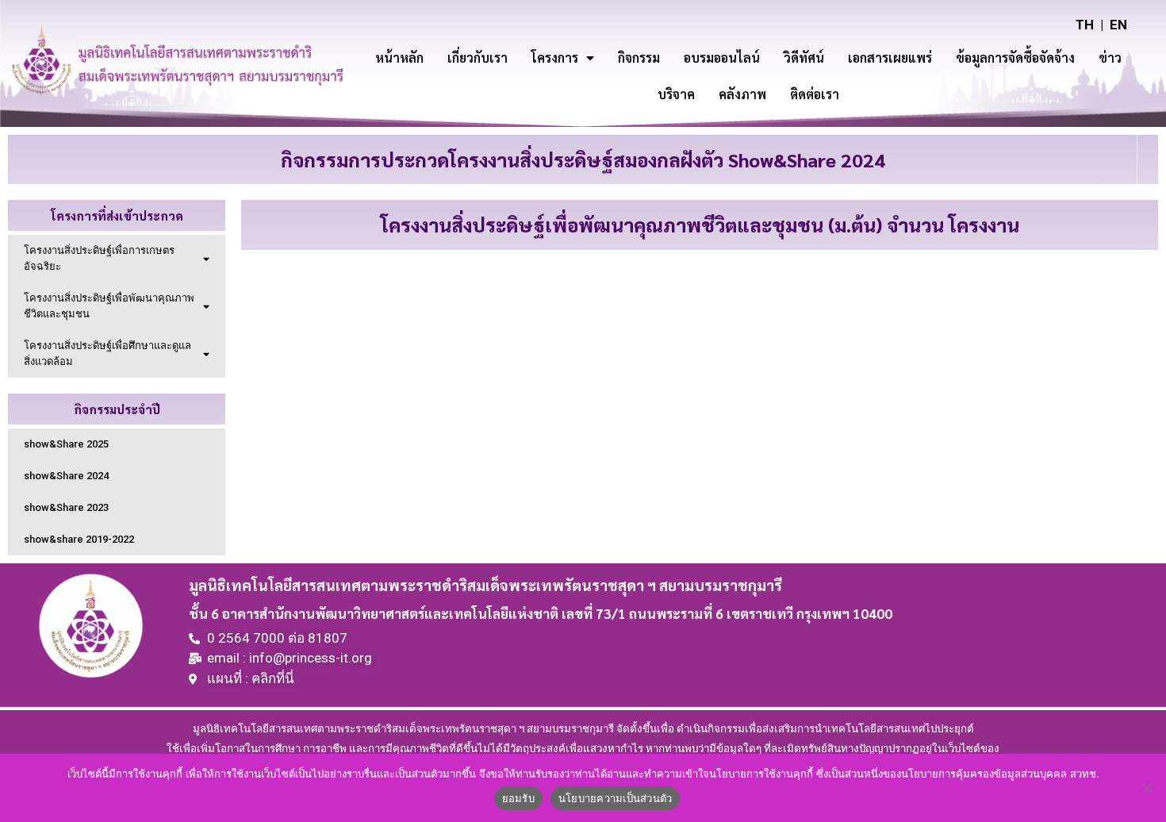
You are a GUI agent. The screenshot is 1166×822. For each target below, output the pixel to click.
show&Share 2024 (66, 476)
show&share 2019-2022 (79, 539)
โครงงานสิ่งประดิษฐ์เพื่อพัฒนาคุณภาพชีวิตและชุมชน (109, 306)
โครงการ (554, 57)
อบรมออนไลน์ (722, 57)
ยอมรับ (518, 798)
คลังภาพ (742, 94)
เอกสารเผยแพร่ (890, 57)
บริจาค (676, 94)
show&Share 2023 (66, 507)
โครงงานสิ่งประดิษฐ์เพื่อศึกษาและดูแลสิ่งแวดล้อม (107, 353)
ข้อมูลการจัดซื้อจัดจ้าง (1015, 57)
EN (1118, 25)
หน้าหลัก (399, 57)
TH (1085, 25)
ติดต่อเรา (814, 94)
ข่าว (1110, 57)
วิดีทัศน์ (804, 57)
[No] (1146, 788)
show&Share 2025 (66, 444)
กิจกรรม (639, 57)
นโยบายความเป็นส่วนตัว (615, 798)
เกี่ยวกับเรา (477, 57)
